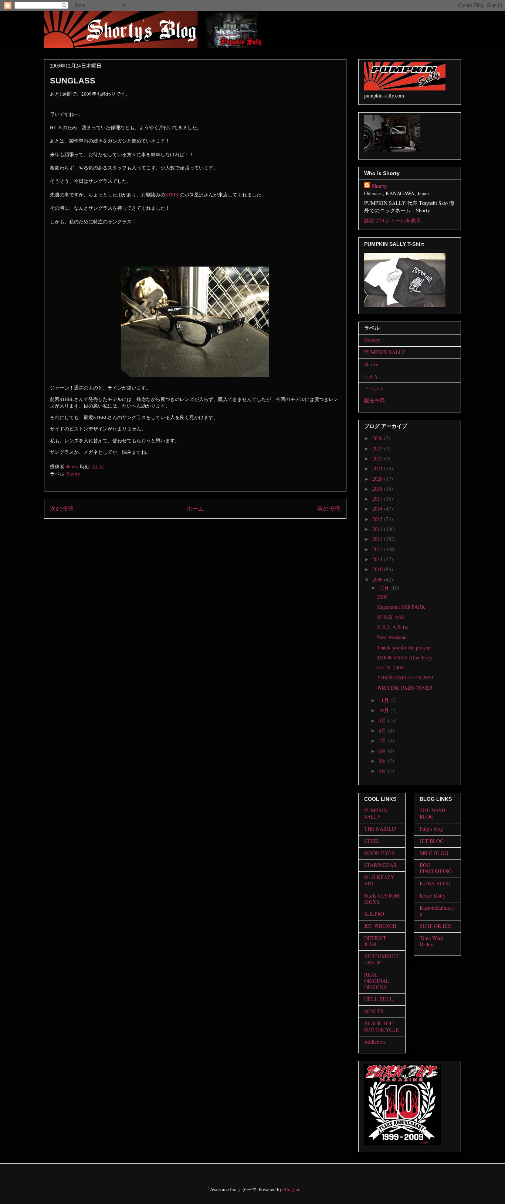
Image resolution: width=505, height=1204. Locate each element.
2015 (378, 518)
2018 (378, 488)
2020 (378, 478)
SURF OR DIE (435, 925)
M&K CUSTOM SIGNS (381, 898)
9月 (383, 720)
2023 (378, 448)
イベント (374, 388)
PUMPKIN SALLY (385, 352)
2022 (378, 458)
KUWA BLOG (435, 883)
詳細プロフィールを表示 (392, 220)
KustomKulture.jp (437, 910)
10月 (384, 710)
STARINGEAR (380, 864)
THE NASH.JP (380, 828)
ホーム (195, 508)
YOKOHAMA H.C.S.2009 (405, 677)
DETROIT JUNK (375, 941)
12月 (384, 587)
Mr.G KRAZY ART (379, 880)
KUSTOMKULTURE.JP (382, 959)
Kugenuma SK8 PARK (401, 606)
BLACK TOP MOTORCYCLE (381, 1026)
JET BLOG (432, 840)
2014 (378, 528)
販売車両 (374, 400)
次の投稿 (62, 508)
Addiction (374, 1041)
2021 (378, 468)
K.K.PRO (374, 913)
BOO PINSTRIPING (436, 868)
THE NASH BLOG (432, 813)
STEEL (172, 194)
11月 (384, 700)
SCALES (374, 1011)
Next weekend (392, 637)
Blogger (291, 1189)
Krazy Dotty (432, 895)
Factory (372, 339)
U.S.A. (371, 376)
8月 (383, 730)
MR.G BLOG (434, 853)
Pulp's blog (431, 828)
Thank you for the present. (404, 647)
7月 (383, 740)
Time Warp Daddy (431, 941)
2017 (378, 498)
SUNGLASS (390, 617)
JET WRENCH (380, 925)
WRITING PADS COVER (405, 687)
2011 (378, 559)
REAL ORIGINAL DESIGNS (376, 981)
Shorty (73, 473)
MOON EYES (379, 853)
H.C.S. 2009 (390, 667)
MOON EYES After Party (405, 657)
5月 (383, 760)
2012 (378, 549)
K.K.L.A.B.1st (392, 627)
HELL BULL (378, 998)
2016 (378, 508)
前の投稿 (328, 508)
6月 (383, 750)
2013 (378, 538)
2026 (378, 438)
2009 (378, 579)
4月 (383, 770)
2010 (378, 569)
